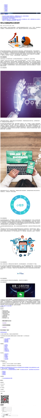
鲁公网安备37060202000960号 (34, 369)
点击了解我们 (2, 13)
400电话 (5, 346)
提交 (3, 416)
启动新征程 (4, 327)
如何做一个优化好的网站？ (8, 18)
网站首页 (6, 4)
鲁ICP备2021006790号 (24, 369)
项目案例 (4, 372)
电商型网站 (6, 340)
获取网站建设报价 (3, 332)
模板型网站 (6, 341)
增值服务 (6, 6)
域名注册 (6, 345)
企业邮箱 (6, 344)
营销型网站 (6, 339)
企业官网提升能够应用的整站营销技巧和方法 (11, 17)
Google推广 (6, 358)
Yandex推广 (6, 359)
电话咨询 (4, 374)
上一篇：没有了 (3, 305)
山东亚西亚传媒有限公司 (12, 369)
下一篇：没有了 (9, 305)
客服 (11, 378)
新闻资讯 (4, 373)
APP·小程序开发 (7, 338)
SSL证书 (5, 347)
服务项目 (6, 5)
